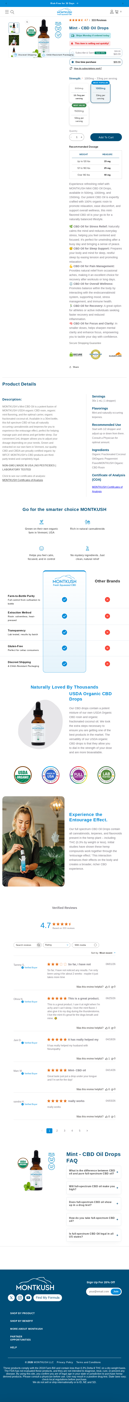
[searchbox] (25, 945)
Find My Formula (47, 1297)
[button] (7, 12)
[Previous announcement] (6, 3)
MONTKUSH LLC (44, 1362)
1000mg (100, 91)
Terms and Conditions (88, 1362)
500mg (78, 95)
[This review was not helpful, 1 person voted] (112, 1116)
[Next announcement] (122, 3)
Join (115, 1291)
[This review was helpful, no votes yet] (106, 986)
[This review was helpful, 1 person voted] (106, 1058)
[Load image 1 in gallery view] (14, 28)
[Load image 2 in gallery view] (14, 40)
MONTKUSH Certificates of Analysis (22, 480)
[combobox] (56, 945)
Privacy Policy (65, 1362)
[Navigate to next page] (87, 1130)
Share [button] (76, 367)
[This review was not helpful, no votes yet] (112, 986)
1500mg (79, 114)
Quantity (73, 131)
